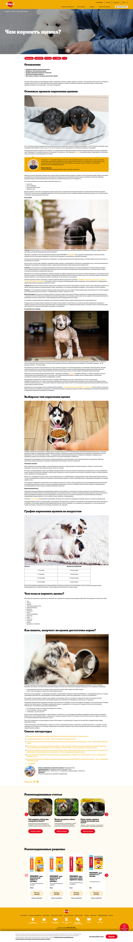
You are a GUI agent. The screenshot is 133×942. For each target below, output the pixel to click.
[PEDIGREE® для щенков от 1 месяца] (96, 862)
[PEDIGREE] (10, 4)
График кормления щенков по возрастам (38, 72)
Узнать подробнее (36, 898)
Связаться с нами (56, 915)
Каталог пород (68, 915)
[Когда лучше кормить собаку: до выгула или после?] (93, 807)
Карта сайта (79, 915)
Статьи (13, 11)
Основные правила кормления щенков (38, 69)
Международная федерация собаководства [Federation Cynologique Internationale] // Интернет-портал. (58, 736)
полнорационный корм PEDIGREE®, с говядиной (77, 387)
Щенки (92, 6)
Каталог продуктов (67, 6)
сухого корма (34, 499)
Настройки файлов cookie (96, 936)
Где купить (46, 915)
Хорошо (112, 937)
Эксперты (93, 915)
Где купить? (116, 2)
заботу (77, 152)
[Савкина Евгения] (29, 771)
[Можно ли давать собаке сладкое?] (66, 807)
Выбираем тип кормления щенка (36, 71)
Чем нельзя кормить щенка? (35, 74)
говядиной (71, 254)
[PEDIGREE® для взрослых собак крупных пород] (76, 864)
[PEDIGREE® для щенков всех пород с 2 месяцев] (37, 864)
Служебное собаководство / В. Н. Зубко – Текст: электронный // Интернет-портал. (51, 739)
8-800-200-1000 (70, 927)
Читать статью (35, 831)
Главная (7, 11)
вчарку (72, 373)
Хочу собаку (81, 6)
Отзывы (108, 2)
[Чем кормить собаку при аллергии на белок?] (40, 807)
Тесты (111, 915)
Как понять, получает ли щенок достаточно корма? (42, 76)
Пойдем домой (103, 915)
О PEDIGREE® (99, 2)
